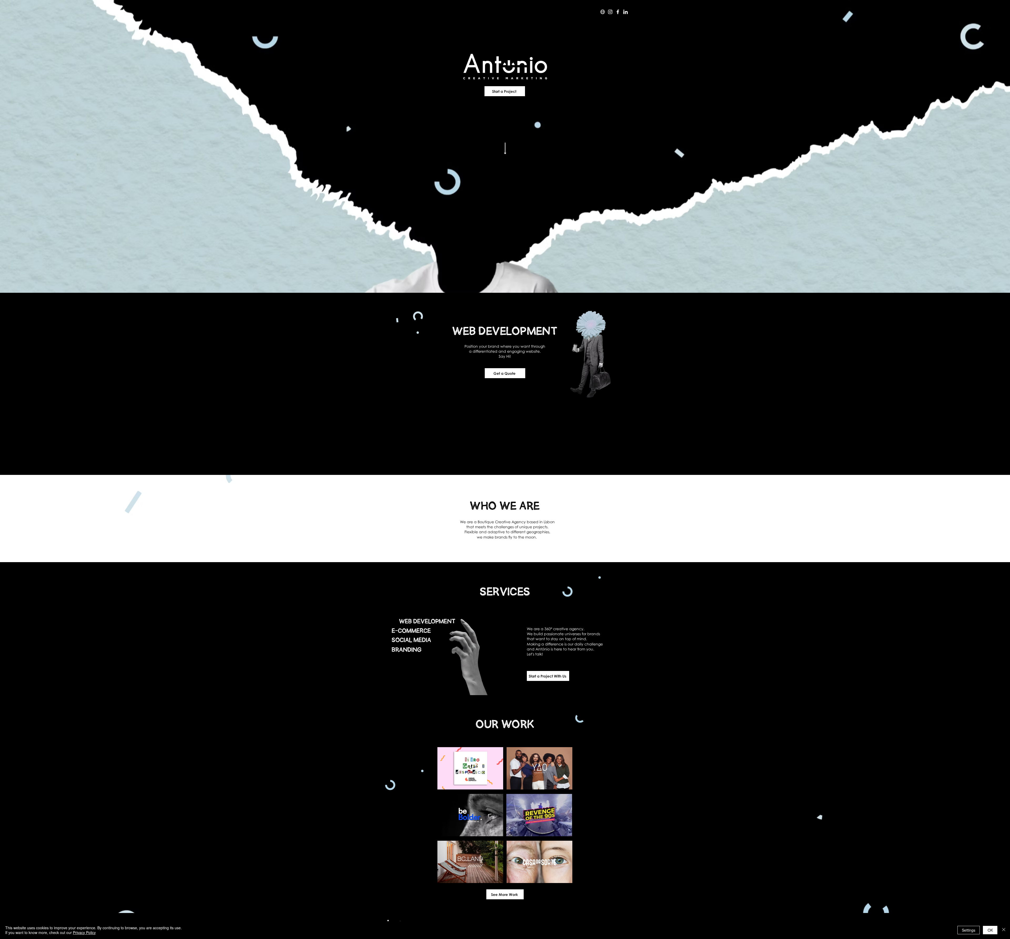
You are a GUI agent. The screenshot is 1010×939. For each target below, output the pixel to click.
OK (990, 930)
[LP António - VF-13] (617, 11)
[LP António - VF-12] (610, 11)
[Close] (1004, 930)
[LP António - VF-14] (625, 11)
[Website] (602, 11)
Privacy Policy (84, 932)
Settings (968, 930)
